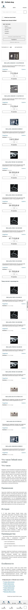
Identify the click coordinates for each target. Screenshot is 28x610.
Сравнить (3, 608)
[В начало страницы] (25, 607)
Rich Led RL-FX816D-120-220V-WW (14, 371)
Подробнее (5, 69)
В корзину (14, 78)
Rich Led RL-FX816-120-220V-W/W (14, 195)
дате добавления (18, 47)
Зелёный (7, 33)
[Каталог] (2, 2)
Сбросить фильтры (14, 42)
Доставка (14, 603)
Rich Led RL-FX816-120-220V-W (14, 297)
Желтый (7, 29)
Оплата (8, 603)
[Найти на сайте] (25, 12)
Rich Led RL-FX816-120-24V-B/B (14, 261)
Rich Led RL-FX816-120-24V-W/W (14, 228)
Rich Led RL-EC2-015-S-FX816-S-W (14, 396)
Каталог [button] (4, 603)
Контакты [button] (3, 7)
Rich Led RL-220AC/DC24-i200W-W (14, 129)
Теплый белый (8, 27)
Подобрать (14, 39)
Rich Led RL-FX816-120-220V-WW (14, 322)
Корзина (25, 7)
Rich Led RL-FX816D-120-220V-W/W (14, 162)
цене (11, 47)
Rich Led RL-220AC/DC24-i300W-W (14, 446)
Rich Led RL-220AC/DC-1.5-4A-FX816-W (14, 96)
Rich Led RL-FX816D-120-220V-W (14, 347)
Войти (14, 7)
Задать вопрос (27, 305)
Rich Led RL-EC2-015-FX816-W (14, 421)
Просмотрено (19, 608)
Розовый (7, 31)
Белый (7, 26)
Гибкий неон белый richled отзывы (14, 596)
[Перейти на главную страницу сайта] (11, 2)
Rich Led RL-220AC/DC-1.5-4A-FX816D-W (14, 63)
